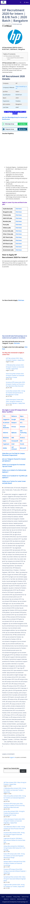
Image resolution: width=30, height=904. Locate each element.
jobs (6, 690)
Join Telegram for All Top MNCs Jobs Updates (15, 113)
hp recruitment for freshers (13, 637)
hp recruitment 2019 (8, 614)
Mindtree (6, 437)
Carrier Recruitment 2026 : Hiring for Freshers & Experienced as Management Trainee (15, 392)
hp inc (8, 579)
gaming (24, 510)
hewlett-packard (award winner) (11, 528)
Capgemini (6, 419)
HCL (21, 422)
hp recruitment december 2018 (15, 632)
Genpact (14, 422)
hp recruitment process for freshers (16, 648)
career (11, 503)
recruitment (10, 708)
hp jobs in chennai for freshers (17, 588)
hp (10, 530)
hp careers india (12, 559)
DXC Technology (23, 432)
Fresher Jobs (8, 490)
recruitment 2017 (20, 708)
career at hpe (18, 503)
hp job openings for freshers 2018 (16, 581)
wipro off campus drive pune (10, 733)
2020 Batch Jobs (8, 487)
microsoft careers (19, 697)
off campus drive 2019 (12, 701)
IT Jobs (15, 490)
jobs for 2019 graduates (15, 690)
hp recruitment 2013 (16, 599)
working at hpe (20, 735)
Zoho (4, 441)
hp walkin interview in (11, 664)
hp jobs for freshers (14, 585)
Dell (21, 441)
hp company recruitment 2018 (14, 561)
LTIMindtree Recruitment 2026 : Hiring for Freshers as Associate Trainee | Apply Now (15, 367)
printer (8, 706)
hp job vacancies (7, 583)
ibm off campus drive (21, 679)
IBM (12, 437)
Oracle (22, 444)
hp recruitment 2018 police (18, 612)
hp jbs (4, 581)
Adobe (5, 448)
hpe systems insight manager (15, 675)
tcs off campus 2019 (8, 715)
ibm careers (22, 677)
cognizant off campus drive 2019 (11, 505)
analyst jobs (7, 494)
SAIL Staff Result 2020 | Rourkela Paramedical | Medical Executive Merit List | (14, 744)
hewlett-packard (21, 525)
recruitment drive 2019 (8, 710)
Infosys (22, 419)
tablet (24, 713)
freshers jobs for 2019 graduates (11, 510)
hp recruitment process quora (10, 650)
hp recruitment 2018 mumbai (19, 606)
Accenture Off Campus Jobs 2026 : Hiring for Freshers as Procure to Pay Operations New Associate (15, 384)
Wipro (22, 416)
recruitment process (16, 713)
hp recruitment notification (13, 643)
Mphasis (14, 432)
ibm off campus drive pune (16, 684)
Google (13, 419)
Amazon (22, 426)
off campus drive (12, 699)
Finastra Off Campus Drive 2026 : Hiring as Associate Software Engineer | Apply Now (15, 871)
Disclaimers (9, 896)
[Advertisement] (15, 151)
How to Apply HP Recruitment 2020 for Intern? (15, 58)
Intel (12, 444)
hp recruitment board (8, 626)
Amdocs (22, 437)
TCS (4, 416)
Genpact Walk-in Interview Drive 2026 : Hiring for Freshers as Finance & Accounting (15, 863)
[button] (21, 2)
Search (23, 771)
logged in (12, 757)
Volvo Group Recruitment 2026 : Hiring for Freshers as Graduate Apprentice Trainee (15, 375)
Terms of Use (25, 896)
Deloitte (5, 432)
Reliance (14, 416)
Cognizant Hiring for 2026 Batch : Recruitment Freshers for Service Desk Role (14, 840)
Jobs (18, 490)
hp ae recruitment (17, 530)
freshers (12, 507)
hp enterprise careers (16, 563)
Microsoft (23, 448)
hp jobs (14, 583)
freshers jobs (19, 507)
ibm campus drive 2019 (11, 677)
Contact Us (13, 899)
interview (23, 688)
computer (24, 505)
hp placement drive (18, 594)
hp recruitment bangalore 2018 (18, 623)
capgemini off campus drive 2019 (17, 496)
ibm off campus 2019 (8, 679)
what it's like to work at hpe (13, 726)
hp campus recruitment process (15, 554)
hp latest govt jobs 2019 (9, 590)
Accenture (6, 422)
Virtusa (13, 426)
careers (24, 503)
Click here (19, 212)
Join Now (23, 124)
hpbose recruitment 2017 (9, 668)
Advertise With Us (21, 899)
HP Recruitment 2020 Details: (12, 56)
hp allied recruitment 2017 (13, 539)
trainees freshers (11, 724)
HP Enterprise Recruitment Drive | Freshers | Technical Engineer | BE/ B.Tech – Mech (13, 570)
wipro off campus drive (17, 728)
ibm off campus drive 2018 (10, 681)
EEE (8, 507)
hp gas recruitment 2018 (14, 574)
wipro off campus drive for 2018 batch (13, 730)
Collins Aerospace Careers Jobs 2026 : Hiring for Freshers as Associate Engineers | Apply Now (15, 401)
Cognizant (6, 444)
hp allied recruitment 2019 (15, 543)
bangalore (15, 494)
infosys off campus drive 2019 (10, 686)
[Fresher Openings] (3, 2)
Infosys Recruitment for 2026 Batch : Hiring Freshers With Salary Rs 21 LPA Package (14, 848)
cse (3, 507)
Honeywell (14, 441)
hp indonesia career (21, 579)
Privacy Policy (16, 896)
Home (3, 896)
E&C (6, 507)
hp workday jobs (20, 666)
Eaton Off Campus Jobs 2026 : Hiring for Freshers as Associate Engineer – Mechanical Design (14, 855)
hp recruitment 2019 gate (14, 619)
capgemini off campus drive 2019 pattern (14, 499)
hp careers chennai (12, 557)
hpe (18, 668)
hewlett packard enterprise (15, 514)
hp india (12, 579)
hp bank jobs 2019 (18, 550)
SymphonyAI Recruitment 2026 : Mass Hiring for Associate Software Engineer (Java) (15, 878)
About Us (6, 899)
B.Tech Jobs (17, 487)
